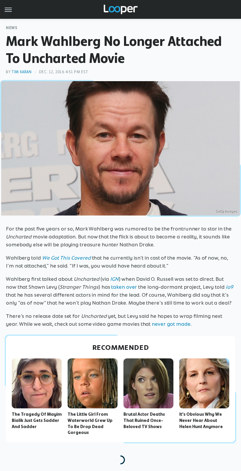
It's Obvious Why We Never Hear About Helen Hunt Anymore (201, 420)
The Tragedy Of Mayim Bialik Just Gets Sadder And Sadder (37, 420)
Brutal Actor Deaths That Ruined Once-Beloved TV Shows (144, 420)
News (11, 28)
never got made (171, 324)
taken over (124, 286)
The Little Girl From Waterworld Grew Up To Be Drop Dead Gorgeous (90, 423)
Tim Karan (21, 71)
